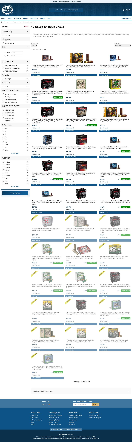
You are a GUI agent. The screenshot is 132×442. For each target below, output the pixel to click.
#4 (5, 137)
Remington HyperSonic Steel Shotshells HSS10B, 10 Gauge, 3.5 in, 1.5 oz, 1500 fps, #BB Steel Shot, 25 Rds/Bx (46, 258)
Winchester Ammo (10, 102)
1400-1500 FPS (9, 118)
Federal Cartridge (10, 94)
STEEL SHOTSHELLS (10, 71)
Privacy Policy (73, 418)
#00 (5, 129)
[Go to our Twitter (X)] (46, 404)
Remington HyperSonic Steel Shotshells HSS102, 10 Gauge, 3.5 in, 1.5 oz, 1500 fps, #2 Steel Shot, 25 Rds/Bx (80, 286)
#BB (5, 142)
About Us (72, 424)
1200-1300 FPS (9, 113)
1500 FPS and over (10, 121)
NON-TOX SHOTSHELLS (12, 68)
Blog (32, 422)
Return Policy (53, 422)
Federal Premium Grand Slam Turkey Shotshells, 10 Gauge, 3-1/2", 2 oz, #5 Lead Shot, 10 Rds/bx (80, 66)
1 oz (5, 173)
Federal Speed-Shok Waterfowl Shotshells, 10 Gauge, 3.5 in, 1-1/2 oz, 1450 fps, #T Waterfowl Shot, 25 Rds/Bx (115, 174)
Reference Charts (36, 420)
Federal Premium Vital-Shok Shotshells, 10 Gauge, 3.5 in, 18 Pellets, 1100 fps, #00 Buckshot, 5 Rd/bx (47, 66)
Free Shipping (9, 43)
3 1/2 (6, 86)
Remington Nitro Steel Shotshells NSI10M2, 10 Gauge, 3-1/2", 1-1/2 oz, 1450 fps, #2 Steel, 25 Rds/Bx (114, 92)
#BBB (6, 145)
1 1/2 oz (7, 162)
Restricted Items (54, 418)
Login (32, 424)
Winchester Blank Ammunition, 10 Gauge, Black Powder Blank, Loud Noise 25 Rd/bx (45, 229)
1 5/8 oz (7, 170)
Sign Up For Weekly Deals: (82, 401)
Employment (73, 420)
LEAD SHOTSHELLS (10, 65)
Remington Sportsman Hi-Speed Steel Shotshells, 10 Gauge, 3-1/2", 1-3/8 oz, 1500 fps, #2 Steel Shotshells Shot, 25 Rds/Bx (114, 314)
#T (5, 147)
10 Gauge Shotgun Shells (29, 22)
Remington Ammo (10, 100)
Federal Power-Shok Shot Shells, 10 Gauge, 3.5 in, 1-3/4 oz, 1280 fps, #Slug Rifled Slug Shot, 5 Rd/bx (114, 66)
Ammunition (7, 22)
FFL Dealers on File (55, 424)
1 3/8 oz (7, 167)
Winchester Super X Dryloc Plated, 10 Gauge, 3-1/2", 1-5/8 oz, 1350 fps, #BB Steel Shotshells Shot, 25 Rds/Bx (115, 201)
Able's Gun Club (94, 415)
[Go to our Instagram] (49, 404)
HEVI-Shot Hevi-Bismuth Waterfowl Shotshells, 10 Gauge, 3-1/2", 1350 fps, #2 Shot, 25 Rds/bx (80, 229)
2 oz (5, 178)
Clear (26, 26)
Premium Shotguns (95, 418)
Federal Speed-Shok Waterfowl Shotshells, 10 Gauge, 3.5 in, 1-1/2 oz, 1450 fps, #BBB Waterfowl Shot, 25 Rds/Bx (47, 202)
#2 (5, 134)
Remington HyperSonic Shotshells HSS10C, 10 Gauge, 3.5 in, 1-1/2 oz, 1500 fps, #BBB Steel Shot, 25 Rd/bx (47, 285)
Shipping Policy (54, 420)
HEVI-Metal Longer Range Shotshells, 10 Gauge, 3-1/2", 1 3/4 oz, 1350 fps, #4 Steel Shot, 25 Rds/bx (114, 341)
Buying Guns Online (55, 415)
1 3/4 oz (7, 165)
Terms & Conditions (75, 415)
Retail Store (34, 418)
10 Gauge (7, 79)
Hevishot (7, 97)
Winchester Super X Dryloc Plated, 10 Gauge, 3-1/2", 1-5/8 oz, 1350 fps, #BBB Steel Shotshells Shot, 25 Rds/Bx (47, 174)
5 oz (5, 181)
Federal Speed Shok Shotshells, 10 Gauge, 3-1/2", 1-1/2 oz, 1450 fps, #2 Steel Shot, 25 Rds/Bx (114, 148)
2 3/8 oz (7, 175)
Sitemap (71, 422)
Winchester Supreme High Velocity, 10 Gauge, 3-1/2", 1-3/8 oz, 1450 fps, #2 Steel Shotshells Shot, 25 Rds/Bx (115, 285)
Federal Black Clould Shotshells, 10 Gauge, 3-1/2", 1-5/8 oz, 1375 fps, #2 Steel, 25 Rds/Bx (80, 174)
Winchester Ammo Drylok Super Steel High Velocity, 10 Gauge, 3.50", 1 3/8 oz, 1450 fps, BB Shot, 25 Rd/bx (81, 313)
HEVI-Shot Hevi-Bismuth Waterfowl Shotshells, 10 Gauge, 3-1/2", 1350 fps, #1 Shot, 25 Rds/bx (46, 341)
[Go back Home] (1, 22)
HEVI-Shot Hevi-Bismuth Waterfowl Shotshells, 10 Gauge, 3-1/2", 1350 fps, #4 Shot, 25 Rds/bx (80, 92)
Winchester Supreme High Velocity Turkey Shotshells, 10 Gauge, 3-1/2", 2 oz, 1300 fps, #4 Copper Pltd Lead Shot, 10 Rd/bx (47, 120)
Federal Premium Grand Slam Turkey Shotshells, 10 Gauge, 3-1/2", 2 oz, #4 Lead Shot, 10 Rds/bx (114, 120)
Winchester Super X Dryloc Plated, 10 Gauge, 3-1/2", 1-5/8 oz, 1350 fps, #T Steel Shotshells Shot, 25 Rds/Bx (81, 120)
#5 (5, 139)
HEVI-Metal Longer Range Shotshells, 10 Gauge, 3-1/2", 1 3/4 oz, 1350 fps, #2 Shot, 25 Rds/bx (46, 313)
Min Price (7, 53)
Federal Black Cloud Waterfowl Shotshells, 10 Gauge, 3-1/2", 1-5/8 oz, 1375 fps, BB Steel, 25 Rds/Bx (81, 148)
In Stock (7, 35)
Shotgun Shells (17, 22)
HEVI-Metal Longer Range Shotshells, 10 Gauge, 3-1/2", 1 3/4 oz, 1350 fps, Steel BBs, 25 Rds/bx (114, 257)
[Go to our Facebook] (42, 404)
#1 (5, 131)
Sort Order (117, 43)
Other (6, 150)
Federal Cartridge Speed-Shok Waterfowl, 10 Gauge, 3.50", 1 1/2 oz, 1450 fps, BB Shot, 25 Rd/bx (47, 148)
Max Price (7, 56)
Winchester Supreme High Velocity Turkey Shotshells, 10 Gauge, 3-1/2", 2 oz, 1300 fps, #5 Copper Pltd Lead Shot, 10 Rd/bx (47, 93)
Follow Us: (45, 401)
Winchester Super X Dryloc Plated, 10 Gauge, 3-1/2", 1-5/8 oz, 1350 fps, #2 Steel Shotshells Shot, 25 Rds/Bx (81, 201)
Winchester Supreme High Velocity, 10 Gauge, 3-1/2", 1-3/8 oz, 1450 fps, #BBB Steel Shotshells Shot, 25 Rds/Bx (115, 230)
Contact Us (34, 415)
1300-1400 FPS (9, 115)
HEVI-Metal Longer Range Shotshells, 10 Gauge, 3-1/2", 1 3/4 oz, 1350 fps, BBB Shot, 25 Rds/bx (80, 341)
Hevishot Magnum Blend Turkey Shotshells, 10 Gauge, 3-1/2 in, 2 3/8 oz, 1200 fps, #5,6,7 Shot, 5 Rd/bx (79, 258)
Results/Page (34, 43)
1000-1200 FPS (9, 110)
